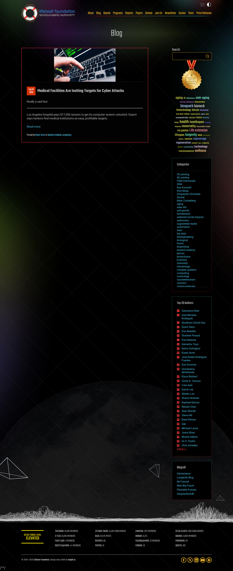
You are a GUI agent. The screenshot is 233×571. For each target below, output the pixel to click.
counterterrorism (186, 279)
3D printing (183, 174)
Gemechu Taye (190, 344)
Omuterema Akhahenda (188, 371)
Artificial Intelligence (187, 102)
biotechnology (183, 110)
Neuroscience (206, 135)
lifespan (179, 135)
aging (179, 98)
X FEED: (58, 536)
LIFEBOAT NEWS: (102, 531)
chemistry (182, 263)
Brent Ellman (189, 419)
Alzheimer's (190, 98)
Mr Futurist (183, 481)
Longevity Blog (185, 477)
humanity (208, 123)
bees (179, 230)
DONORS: (138, 536)
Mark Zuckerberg (186, 200)
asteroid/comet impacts (190, 217)
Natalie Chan (189, 406)
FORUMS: (139, 546)
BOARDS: (179, 536)
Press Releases (204, 13)
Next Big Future (185, 485)
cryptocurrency (195, 114)
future (199, 117)
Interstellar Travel (203, 127)
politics (181, 139)
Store (191, 13)
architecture (183, 213)
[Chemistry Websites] (192, 75)
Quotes (182, 13)
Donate (148, 13)
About (91, 13)
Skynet (180, 197)
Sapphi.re (71, 560)
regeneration (183, 143)
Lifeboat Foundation (41, 560)
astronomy (183, 220)
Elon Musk (183, 190)
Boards (106, 13)
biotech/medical (54, 135)
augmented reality (187, 223)
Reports (129, 13)
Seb (184, 424)
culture (203, 114)
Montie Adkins (190, 436)
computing (66, 135)
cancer (187, 114)
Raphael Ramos (190, 402)
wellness (200, 151)
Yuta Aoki (187, 385)
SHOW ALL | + (182, 450)
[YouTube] (202, 560)
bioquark (186, 106)
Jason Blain (188, 432)
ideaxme (178, 127)
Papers (139, 13)
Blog (98, 13)
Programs (118, 13)
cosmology (183, 276)
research (194, 143)
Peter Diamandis (186, 180)
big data (181, 233)
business (182, 259)
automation (183, 226)
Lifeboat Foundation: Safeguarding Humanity (48, 13)
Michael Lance (190, 428)
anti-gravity (183, 210)
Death (207, 114)
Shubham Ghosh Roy (193, 322)
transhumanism (186, 151)
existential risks (182, 118)
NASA (200, 135)
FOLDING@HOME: (142, 541)
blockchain (204, 110)
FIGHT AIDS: (60, 541)
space (180, 146)
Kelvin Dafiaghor (191, 348)
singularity (205, 143)
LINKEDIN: (139, 531)
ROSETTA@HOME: (62, 546)
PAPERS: (98, 546)
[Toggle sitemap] (202, 5)
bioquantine (200, 102)
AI (184, 98)
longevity (191, 135)
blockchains (183, 256)
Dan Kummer (189, 364)
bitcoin (195, 110)
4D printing (183, 177)
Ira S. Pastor (188, 441)
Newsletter (170, 13)
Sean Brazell (189, 411)
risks (199, 143)
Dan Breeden (189, 331)
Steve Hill (187, 415)
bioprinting (183, 246)
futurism (206, 118)
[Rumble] (209, 560)
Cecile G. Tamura (191, 380)
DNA (179, 184)
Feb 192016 (31, 91)
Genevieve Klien (190, 310)
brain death (179, 114)
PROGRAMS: (180, 541)
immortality (189, 126)
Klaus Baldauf (189, 376)
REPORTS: (99, 541)
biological (182, 240)
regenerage (199, 139)
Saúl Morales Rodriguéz (189, 317)
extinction (192, 118)
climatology (183, 266)
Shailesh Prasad (191, 335)
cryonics (181, 282)
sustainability (189, 147)
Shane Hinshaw (190, 398)
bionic (180, 243)
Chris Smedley (190, 445)
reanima (188, 138)
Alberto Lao (188, 393)
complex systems (186, 269)
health (184, 122)
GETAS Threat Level (32, 537)
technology (200, 147)
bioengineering (185, 236)
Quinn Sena (188, 326)
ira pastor (183, 130)
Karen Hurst (40, 135)
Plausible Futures (186, 489)
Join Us (158, 13)
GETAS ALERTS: (181, 531)
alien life (181, 207)
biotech (199, 106)
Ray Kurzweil (184, 187)
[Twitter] (190, 560)
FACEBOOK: (59, 531)
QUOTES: (178, 546)
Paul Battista (189, 339)
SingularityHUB (185, 493)
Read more (34, 126)
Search (207, 56)
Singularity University (189, 194)
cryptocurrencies (186, 286)
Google (176, 123)
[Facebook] (183, 560)
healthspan (197, 122)
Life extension (198, 130)
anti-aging (202, 98)
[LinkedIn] (196, 560)
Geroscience (184, 473)
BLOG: (97, 536)
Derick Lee (187, 389)
